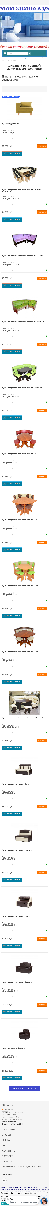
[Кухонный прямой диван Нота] (24, 769)
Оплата (6, 1145)
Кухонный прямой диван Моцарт (17, 916)
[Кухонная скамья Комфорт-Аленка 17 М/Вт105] (24, 306)
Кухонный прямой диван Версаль (17, 982)
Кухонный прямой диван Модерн (17, 850)
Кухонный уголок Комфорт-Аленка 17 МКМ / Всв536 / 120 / (22, 190)
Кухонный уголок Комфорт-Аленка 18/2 (20, 586)
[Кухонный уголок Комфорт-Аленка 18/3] (24, 636)
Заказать (42, 146)
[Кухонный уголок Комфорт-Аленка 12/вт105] (24, 372)
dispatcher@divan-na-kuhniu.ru (13, 1119)
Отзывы (6, 1135)
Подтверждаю (7, 1203)
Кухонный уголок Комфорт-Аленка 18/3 (20, 652)
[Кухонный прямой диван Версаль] (24, 967)
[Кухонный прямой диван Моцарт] (24, 901)
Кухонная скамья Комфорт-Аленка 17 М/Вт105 (23, 321)
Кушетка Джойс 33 (10, 123)
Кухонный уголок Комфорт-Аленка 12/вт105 (22, 387)
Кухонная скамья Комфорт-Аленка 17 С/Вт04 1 (23, 256)
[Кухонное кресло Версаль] (24, 1033)
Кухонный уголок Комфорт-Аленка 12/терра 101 (24, 718)
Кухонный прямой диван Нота (15, 784)
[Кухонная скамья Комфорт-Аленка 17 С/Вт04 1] (24, 240)
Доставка (7, 1156)
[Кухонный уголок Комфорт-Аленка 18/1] (24, 504)
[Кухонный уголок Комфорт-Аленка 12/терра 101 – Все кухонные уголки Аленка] (24, 702)
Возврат (6, 1140)
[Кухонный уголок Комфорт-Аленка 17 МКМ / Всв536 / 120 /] (24, 174)
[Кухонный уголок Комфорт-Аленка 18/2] (24, 570)
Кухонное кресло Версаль (13, 1048)
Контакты (7, 1105)
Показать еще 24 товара (24, 1088)
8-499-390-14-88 (16, 1112)
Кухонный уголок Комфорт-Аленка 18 (19, 454)
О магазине (8, 1129)
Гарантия (7, 1161)
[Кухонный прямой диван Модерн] (24, 835)
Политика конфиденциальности (21, 1166)
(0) (13, 138)
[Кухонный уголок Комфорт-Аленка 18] (24, 438)
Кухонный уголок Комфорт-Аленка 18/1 (20, 520)
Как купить (8, 1150)
